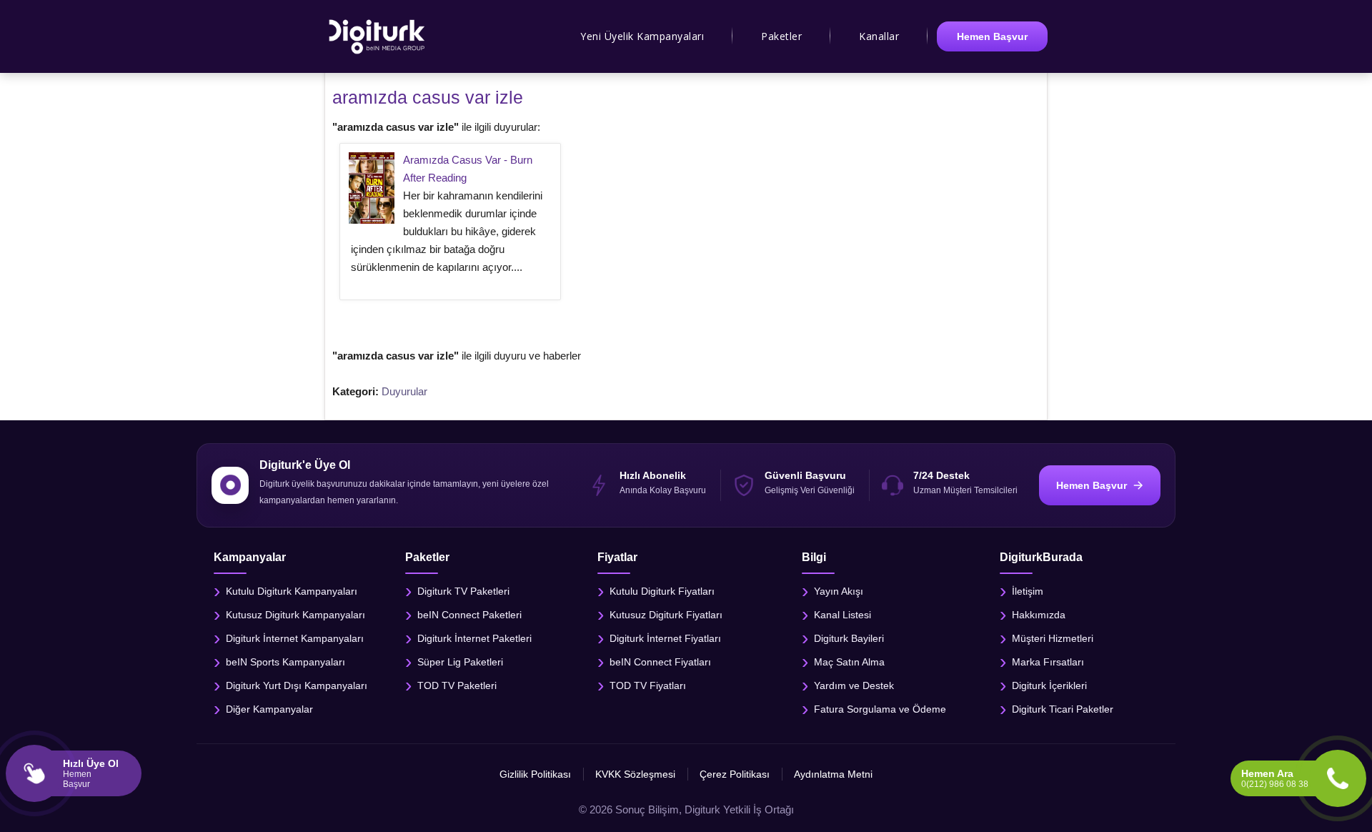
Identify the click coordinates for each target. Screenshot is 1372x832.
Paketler (781, 36)
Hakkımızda (1038, 614)
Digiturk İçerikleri (1049, 684)
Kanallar (879, 36)
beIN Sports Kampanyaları (285, 661)
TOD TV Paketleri (457, 684)
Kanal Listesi (842, 614)
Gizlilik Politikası (535, 774)
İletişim (1027, 590)
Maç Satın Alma (849, 661)
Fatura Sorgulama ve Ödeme (880, 708)
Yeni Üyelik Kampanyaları (642, 36)
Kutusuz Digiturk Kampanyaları (295, 614)
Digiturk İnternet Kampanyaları (295, 637)
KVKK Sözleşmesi (635, 774)
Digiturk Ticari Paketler (1062, 708)
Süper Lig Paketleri (460, 661)
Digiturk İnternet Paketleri (474, 637)
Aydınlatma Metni (833, 774)
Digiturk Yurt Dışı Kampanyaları (296, 684)
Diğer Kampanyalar (269, 708)
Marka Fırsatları (1048, 661)
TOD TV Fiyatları (648, 684)
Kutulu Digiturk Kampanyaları (291, 590)
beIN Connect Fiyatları (660, 661)
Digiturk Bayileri (849, 637)
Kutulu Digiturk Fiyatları (662, 590)
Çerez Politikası (735, 774)
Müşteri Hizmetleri (1052, 637)
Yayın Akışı (838, 590)
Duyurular (404, 391)
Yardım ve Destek (854, 684)
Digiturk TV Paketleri (463, 590)
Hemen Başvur (992, 36)
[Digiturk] (377, 36)
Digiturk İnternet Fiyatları (665, 637)
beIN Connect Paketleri (469, 614)
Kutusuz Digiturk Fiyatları (666, 614)
